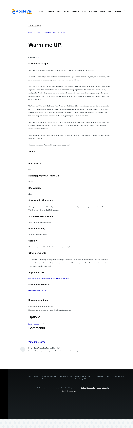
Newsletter (100, 376)
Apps (38, 32)
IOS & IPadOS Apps (50, 32)
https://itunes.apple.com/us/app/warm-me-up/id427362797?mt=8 (48, 278)
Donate (44, 378)
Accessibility (91, 388)
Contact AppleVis (118, 376)
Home (30, 32)
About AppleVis (33, 376)
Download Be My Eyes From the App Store (82, 378)
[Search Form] (124, 11)
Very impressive (36, 342)
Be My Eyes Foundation (49, 376)
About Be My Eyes (66, 376)
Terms (99, 388)
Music (63, 32)
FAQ (108, 376)
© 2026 (83, 388)
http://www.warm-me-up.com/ (37, 291)
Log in (30, 324)
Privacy (104, 388)
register (36, 324)
